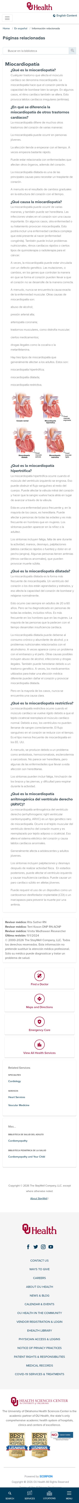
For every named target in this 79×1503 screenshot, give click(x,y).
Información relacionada (46, 28)
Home (6, 28)
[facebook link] (28, 1247)
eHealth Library (39, 1330)
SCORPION (46, 1476)
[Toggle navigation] (7, 18)
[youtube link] (51, 1247)
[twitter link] (36, 1247)
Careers (39, 1278)
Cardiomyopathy (17, 1140)
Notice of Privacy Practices (39, 1348)
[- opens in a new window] (39, 1401)
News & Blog (39, 1295)
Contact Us (39, 1261)
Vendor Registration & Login (39, 1322)
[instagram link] (43, 1247)
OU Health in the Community (39, 1313)
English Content (67, 15)
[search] (36, 50)
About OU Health (39, 1287)
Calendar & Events (39, 1304)
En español (20, 28)
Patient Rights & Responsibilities (39, 1357)
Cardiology (14, 1081)
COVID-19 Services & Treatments (39, 1374)
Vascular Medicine (18, 1105)
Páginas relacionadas (24, 38)
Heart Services (16, 1097)
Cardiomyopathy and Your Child (26, 1156)
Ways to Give (39, 1269)
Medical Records (39, 1365)
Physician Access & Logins (39, 1339)
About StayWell (38, 1198)
